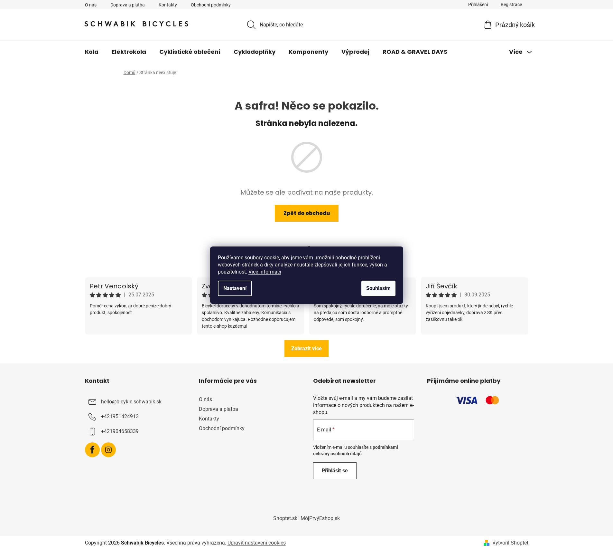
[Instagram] (108, 449)
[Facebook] (92, 449)
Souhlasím (378, 288)
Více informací (264, 272)
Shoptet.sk (285, 518)
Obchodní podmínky (211, 4)
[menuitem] (92, 52)
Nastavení (234, 288)
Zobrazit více (306, 348)
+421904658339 (120, 431)
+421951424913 (120, 416)
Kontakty (168, 4)
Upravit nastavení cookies (257, 543)
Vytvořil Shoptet (510, 543)
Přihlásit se (335, 471)
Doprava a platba (127, 4)
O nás (91, 4)
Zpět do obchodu (306, 213)
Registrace (511, 4)
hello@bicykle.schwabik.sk (131, 402)
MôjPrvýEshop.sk (320, 518)
